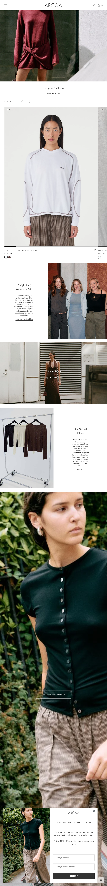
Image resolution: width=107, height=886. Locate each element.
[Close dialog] (94, 811)
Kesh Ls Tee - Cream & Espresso (20, 250)
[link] (73, 812)
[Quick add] (95, 250)
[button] (94, 5)
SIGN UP (74, 876)
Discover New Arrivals (53, 694)
